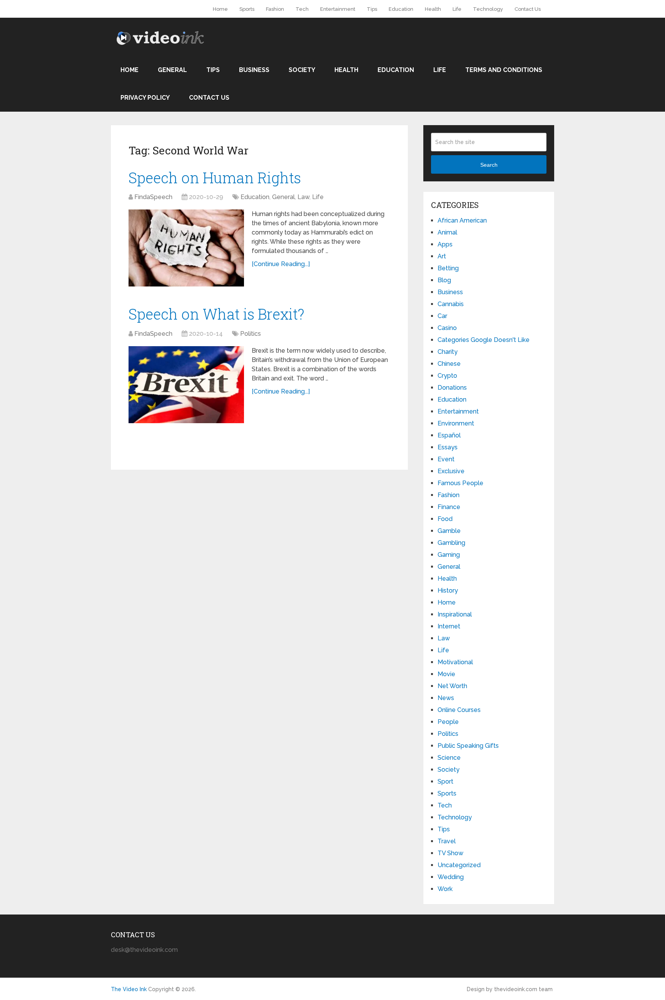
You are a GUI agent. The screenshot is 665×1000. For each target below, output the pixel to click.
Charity (448, 351)
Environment (456, 423)
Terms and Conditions (503, 70)
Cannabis (451, 304)
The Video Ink (129, 989)
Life (457, 9)
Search (489, 165)
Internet (449, 626)
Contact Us (528, 9)
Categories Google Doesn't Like (484, 339)
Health (433, 9)
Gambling (451, 542)
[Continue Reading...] (281, 264)
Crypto (447, 375)
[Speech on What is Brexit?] (186, 384)
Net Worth (452, 686)
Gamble (449, 530)
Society (302, 70)
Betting (448, 268)
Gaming (449, 554)
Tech (302, 9)
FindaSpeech (153, 197)
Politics (250, 333)
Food (445, 519)
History (448, 590)
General (172, 70)
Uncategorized (459, 865)
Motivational (455, 662)
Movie (446, 674)
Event (446, 459)
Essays (448, 447)
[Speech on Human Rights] (186, 247)
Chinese (449, 363)
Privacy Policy (145, 97)
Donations (452, 387)
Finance (449, 507)
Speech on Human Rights (215, 177)
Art (442, 256)
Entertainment (337, 9)
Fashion (275, 9)
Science (449, 757)
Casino (447, 328)
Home (220, 9)
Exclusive (451, 471)
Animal (447, 232)
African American (462, 220)
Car (442, 316)
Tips (372, 9)
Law (303, 197)
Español (449, 435)
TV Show (450, 853)
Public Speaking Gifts (468, 745)
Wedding (451, 877)
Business (254, 70)
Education (401, 9)
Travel (447, 841)
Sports (246, 9)
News (446, 698)
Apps (445, 244)
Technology (488, 9)
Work (445, 889)
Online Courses (459, 710)
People (448, 721)
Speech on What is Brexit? (216, 313)
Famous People (460, 483)
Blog (444, 280)
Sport (445, 781)
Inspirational (455, 614)
